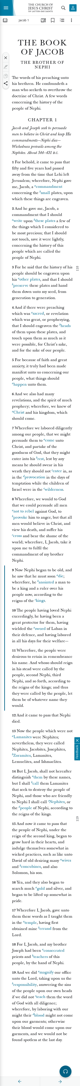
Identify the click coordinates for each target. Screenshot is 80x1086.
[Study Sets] (43, 20)
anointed (46, 582)
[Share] (6, 83)
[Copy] (6, 76)
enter (57, 471)
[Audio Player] (65, 1071)
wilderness (54, 489)
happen (20, 384)
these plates (45, 221)
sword (40, 628)
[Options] (71, 20)
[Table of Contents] (5, 20)
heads (66, 325)
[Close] (6, 58)
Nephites (57, 802)
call (35, 783)
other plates (29, 279)
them (37, 777)
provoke (20, 517)
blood (39, 1015)
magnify (46, 972)
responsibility (25, 984)
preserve (20, 285)
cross (17, 536)
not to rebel (23, 511)
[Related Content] (62, 20)
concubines (31, 866)
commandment (49, 186)
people (26, 808)
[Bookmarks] (52, 20)
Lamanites (22, 737)
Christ (18, 412)
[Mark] (6, 67)
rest (40, 458)
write (17, 221)
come (49, 440)
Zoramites (22, 755)
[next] (60, 1081)
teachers (40, 956)
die (60, 576)
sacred (38, 313)
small (45, 192)
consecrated (54, 950)
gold (41, 888)
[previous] (19, 1081)
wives (66, 860)
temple (31, 922)
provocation (35, 477)
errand (45, 928)
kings (40, 600)
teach (40, 997)
